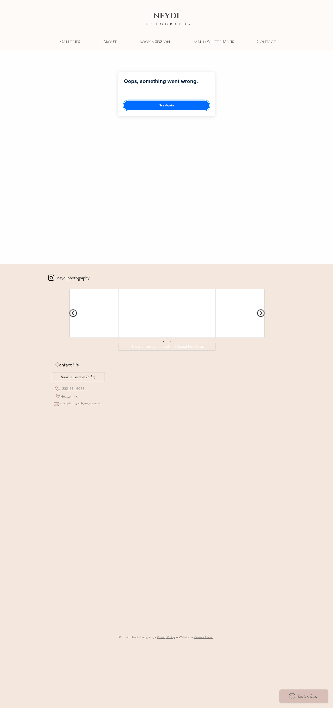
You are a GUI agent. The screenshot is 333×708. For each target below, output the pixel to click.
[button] (70, 42)
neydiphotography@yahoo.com (81, 403)
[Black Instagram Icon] (51, 278)
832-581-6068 (73, 388)
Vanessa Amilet (203, 637)
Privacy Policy (166, 637)
